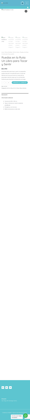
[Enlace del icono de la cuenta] (27, 7)
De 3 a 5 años (16, 88)
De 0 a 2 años (16, 52)
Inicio (3, 52)
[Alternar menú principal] (26, 3)
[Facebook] (6, 387)
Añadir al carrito (19, 82)
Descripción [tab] (4, 94)
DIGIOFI (10, 412)
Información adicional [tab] (7, 97)
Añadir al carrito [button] (7, 240)
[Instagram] (3, 387)
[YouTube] (10, 387)
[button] (2, 7)
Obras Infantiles (8, 52)
